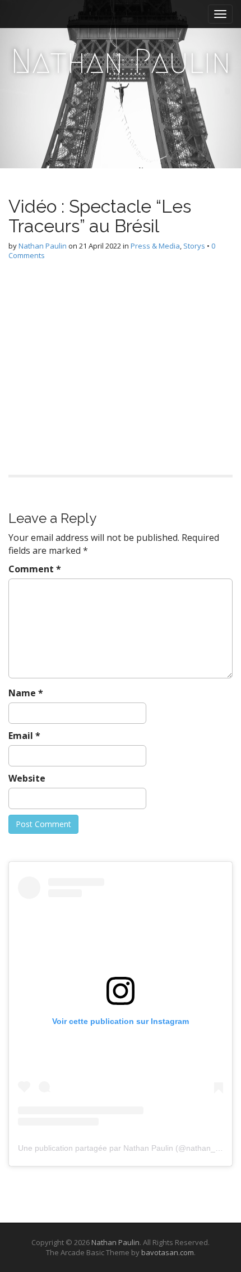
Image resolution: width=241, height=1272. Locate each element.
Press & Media (155, 246)
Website (26, 778)
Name (25, 693)
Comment (34, 569)
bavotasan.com (167, 1252)
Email (24, 735)
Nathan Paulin (121, 61)
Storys (194, 246)
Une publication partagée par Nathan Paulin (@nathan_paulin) (128, 1148)
